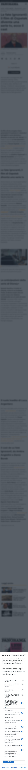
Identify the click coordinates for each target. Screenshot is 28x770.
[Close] (25, 655)
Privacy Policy (22, 767)
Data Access (14, 767)
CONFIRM (8, 761)
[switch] (22, 684)
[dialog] (14, 711)
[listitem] (14, 681)
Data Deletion (5, 767)
